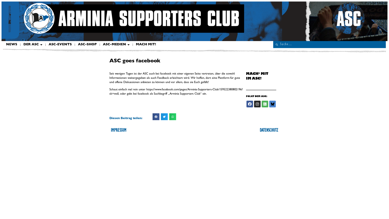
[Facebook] (249, 104)
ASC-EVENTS (60, 44)
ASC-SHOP (87, 44)
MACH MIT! (146, 44)
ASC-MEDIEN (114, 44)
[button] (156, 116)
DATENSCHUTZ (269, 130)
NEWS (11, 44)
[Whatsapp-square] (265, 104)
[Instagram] (257, 104)
